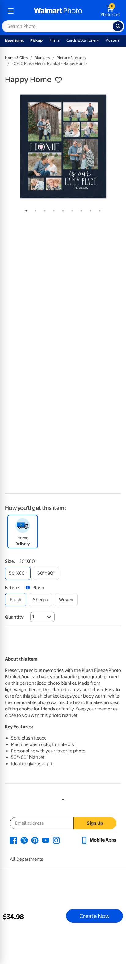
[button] (58, 80)
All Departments (26, 859)
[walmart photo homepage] (58, 11)
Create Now (94, 916)
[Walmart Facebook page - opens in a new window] (13, 840)
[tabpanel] (63, 146)
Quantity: (15, 617)
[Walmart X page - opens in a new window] (24, 840)
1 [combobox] (33, 616)
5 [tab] (62, 209)
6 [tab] (71, 209)
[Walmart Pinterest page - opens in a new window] (35, 840)
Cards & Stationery (82, 40)
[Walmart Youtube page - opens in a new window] (45, 840)
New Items (14, 40)
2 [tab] (34, 209)
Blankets (42, 57)
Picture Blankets (71, 57)
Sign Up (95, 823)
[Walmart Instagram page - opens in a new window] (56, 840)
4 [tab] (53, 209)
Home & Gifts (16, 57)
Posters (113, 40)
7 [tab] (80, 209)
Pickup (36, 40)
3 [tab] (43, 209)
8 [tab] (89, 209)
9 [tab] (98, 209)
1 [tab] (25, 209)
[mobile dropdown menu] (10, 11)
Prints (54, 40)
